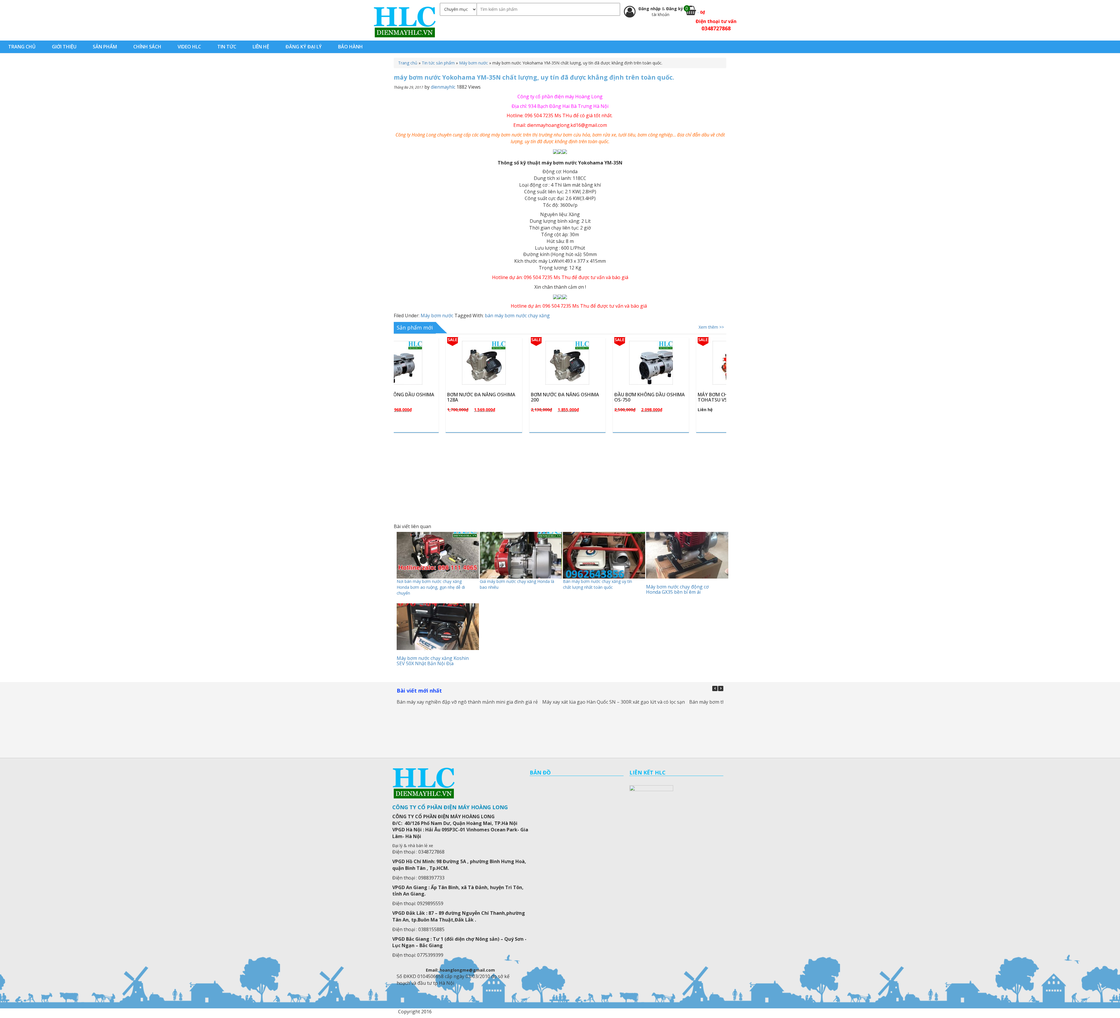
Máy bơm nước (473, 63)
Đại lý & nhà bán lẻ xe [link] (412, 845)
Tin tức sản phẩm (438, 63)
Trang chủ (407, 63)
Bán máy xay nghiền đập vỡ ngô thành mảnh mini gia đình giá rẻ (467, 702)
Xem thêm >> (711, 327)
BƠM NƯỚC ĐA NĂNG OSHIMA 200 (515, 397)
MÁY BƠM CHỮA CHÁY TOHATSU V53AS (673, 397)
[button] (720, 688)
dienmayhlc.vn (404, 22)
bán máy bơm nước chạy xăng (517, 315)
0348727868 (716, 28)
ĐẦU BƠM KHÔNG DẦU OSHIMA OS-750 (600, 397)
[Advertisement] (560, 477)
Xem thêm (437, 376)
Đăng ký (674, 8)
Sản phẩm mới (415, 327)
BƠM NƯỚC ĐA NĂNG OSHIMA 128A (432, 397)
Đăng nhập (650, 8)
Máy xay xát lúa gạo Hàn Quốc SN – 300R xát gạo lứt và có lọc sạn (613, 702)
